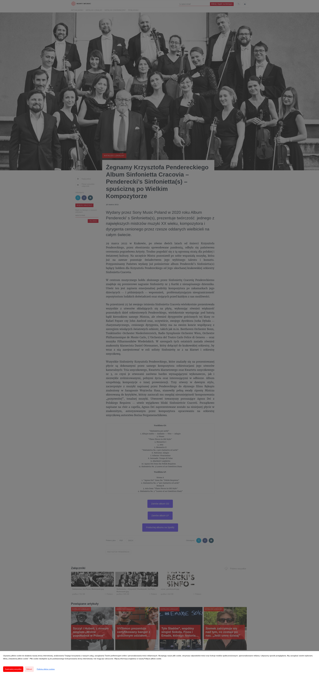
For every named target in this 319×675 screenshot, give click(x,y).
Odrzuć (29, 669)
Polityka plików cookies (46, 669)
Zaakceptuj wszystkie (13, 669)
